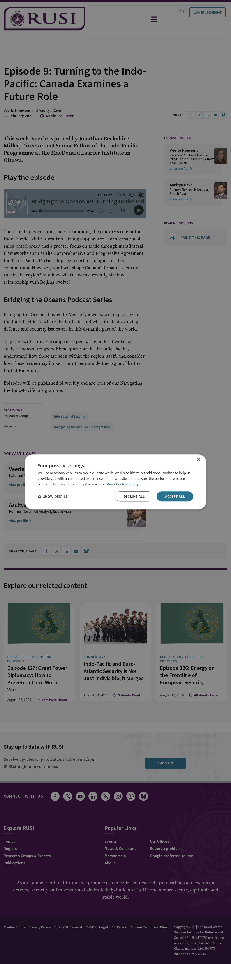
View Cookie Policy (123, 484)
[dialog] (115, 481)
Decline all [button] (134, 496)
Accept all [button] (175, 496)
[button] (52, 496)
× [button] (198, 459)
